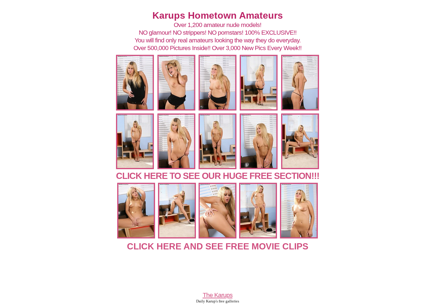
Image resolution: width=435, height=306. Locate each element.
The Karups (218, 294)
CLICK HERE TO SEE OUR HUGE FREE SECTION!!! (217, 176)
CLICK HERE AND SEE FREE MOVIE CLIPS (217, 246)
